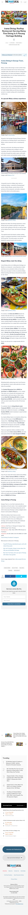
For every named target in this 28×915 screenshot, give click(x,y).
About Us (10, 870)
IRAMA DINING (7, 567)
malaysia (22, 567)
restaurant (17, 570)
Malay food (15, 567)
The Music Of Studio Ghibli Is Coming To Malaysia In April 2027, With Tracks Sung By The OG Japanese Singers (15, 794)
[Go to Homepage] (12, 2)
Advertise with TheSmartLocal (14, 849)
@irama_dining (11, 220)
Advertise (5, 870)
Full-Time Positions (8, 875)
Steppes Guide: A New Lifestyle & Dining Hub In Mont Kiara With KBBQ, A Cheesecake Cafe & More (15, 778)
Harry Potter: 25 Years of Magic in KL (11, 830)
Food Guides (19, 42)
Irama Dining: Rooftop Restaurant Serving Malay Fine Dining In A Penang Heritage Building (14, 32)
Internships (23, 870)
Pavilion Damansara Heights (10, 835)
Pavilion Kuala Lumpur (9, 815)
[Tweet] (21, 576)
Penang (10, 570)
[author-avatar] (14, 39)
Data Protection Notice (19, 875)
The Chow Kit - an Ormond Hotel (11, 825)
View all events (20, 805)
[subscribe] (21, 857)
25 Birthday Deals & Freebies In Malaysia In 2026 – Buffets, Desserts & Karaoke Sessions (14, 763)
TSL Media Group (19, 903)
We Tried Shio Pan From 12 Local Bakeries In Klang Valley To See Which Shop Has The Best (15, 770)
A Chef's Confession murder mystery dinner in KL (14, 820)
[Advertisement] (14, 671)
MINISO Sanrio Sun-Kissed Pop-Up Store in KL (13, 810)
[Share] (10, 576)
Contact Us (16, 870)
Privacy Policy (14, 879)
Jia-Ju (7, 42)
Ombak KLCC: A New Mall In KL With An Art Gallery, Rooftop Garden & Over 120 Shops (15, 786)
